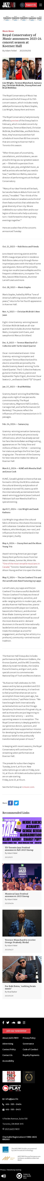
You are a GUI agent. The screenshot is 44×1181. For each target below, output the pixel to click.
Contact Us (7, 1055)
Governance (28, 1043)
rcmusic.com (28, 787)
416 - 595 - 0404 (13, 1104)
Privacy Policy (29, 1038)
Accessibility (8, 1061)
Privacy (3, 1170)
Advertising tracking (14, 1170)
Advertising (7, 1043)
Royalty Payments (31, 1055)
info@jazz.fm (12, 1099)
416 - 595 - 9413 (13, 1109)
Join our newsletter (16, 1030)
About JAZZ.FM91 (10, 1038)
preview (15, 120)
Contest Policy (9, 1049)
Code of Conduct (30, 1049)
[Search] (22, 5)
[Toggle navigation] (40, 4)
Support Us (31, 5)
